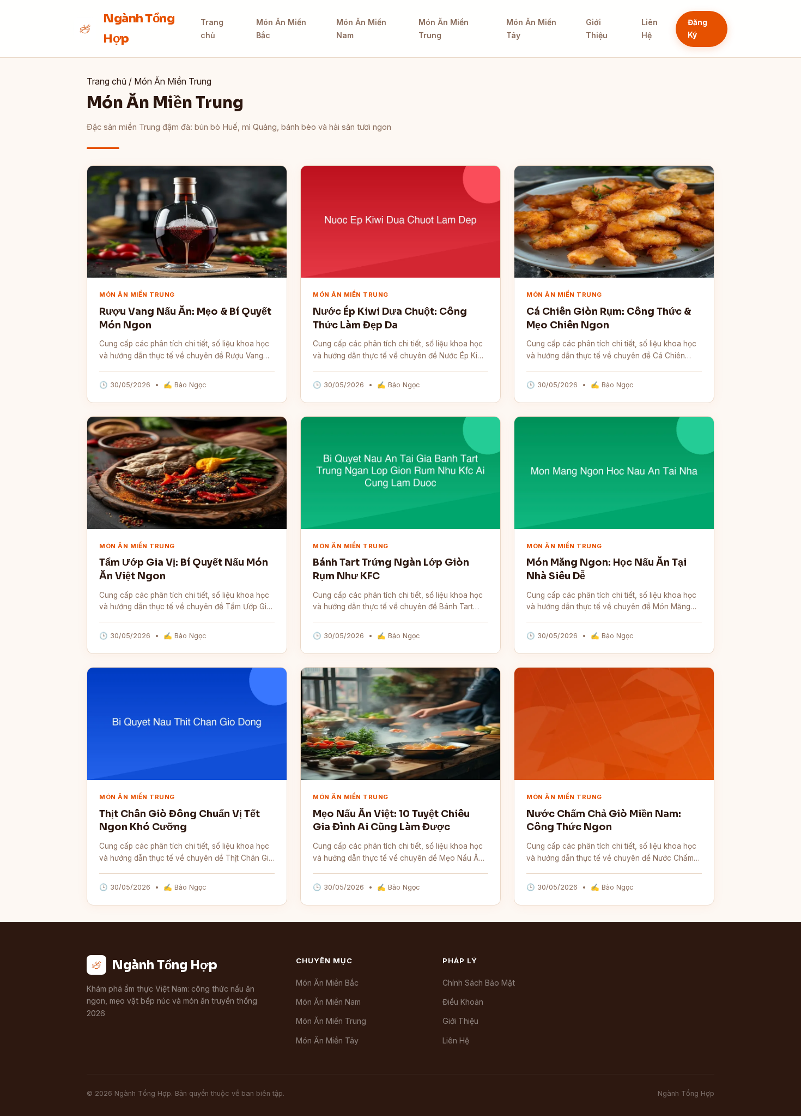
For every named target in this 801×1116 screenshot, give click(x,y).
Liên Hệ (649, 28)
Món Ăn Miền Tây (531, 28)
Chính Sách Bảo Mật (478, 982)
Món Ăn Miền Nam (361, 28)
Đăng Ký (697, 28)
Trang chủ (212, 28)
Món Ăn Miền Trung (443, 28)
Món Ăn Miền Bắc (281, 28)
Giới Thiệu (597, 28)
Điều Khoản (462, 1001)
